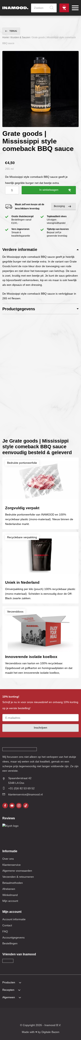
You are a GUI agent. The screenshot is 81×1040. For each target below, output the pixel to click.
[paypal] (44, 1016)
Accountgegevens (13, 937)
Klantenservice (11, 864)
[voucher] (61, 1016)
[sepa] (53, 1016)
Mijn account (10, 900)
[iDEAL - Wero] (12, 1016)
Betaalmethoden (12, 882)
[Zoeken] (52, 8)
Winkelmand (10, 895)
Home (5, 37)
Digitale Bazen (50, 1032)
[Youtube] (12, 805)
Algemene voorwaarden (17, 870)
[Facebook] (5, 805)
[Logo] (15, 7)
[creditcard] (28, 1016)
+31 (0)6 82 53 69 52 (21, 788)
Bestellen (64, 8)
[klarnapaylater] (20, 1016)
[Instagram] (19, 805)
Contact (7, 925)
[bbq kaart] (69, 1016)
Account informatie (14, 919)
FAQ (5, 931)
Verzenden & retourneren (18, 876)
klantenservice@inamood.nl (25, 794)
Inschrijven (40, 727)
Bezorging (59, 206)
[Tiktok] (26, 805)
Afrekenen (8, 888)
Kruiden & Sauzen (20, 37)
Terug (13, 31)
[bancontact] (36, 1016)
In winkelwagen (48, 189)
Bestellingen (9, 943)
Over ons (8, 858)
